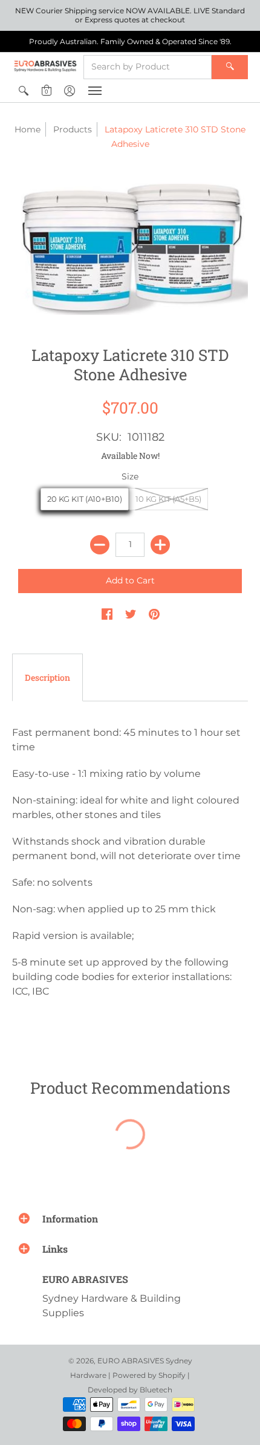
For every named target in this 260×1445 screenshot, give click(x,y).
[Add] (160, 544)
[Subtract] (99, 544)
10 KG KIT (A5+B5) (168, 499)
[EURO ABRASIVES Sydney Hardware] (45, 66)
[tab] (47, 678)
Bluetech (156, 1389)
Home (28, 129)
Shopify (172, 1375)
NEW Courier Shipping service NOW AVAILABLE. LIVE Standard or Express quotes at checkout (130, 15)
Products (72, 129)
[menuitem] (23, 90)
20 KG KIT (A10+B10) (84, 499)
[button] (23, 90)
